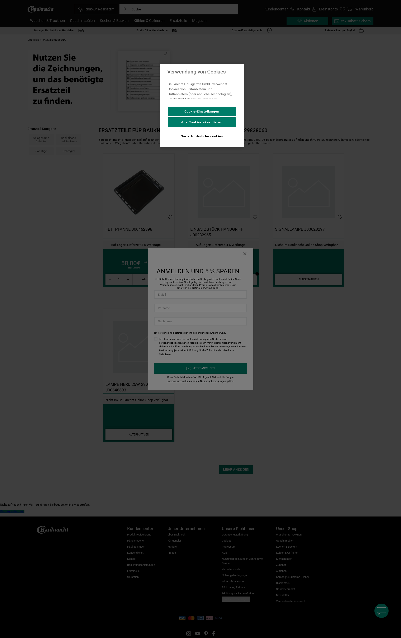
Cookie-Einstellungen (201, 111)
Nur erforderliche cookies (202, 136)
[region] (202, 105)
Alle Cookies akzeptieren (201, 122)
